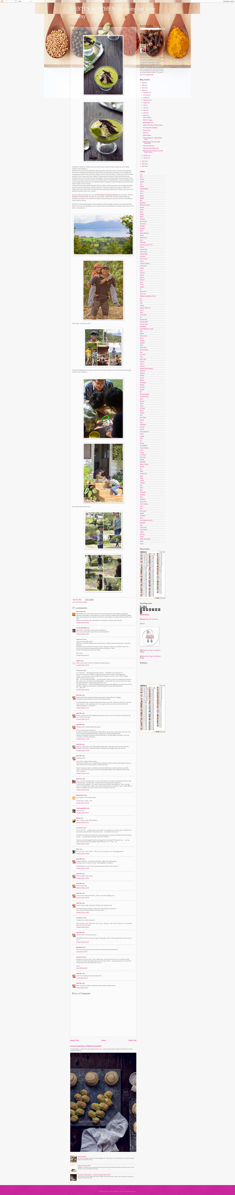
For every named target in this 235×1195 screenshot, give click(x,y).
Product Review (144, 448)
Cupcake (142, 272)
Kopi (141, 352)
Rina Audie (79, 611)
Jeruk (141, 312)
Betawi (142, 209)
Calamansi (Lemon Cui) (146, 244)
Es (140, 289)
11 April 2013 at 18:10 (82, 978)
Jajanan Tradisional (145, 308)
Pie (141, 441)
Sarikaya (142, 483)
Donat (141, 282)
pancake (142, 427)
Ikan (141, 300)
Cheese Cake (143, 249)
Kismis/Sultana (144, 350)
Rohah (78, 818)
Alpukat (142, 181)
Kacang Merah (144, 322)
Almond (142, 179)
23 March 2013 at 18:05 (82, 888)
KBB (141, 331)
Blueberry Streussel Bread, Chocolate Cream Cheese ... (153, 151)
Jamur (141, 310)
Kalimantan (143, 326)
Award (141, 191)
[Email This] (86, 600)
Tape (141, 525)
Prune (141, 450)
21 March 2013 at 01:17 (82, 655)
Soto (141, 508)
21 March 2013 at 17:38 (82, 750)
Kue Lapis (142, 354)
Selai (141, 490)
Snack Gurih (143, 501)
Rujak (141, 471)
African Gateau (147, 117)
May (144, 110)
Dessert (142, 277)
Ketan (141, 345)
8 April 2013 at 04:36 (81, 968)
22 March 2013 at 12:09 (82, 844)
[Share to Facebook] (91, 600)
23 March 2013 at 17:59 (82, 868)
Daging (142, 275)
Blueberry (142, 219)
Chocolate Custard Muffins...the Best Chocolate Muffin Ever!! (94, 1175)
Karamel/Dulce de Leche (146, 328)
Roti (141, 469)
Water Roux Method (145, 539)
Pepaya (142, 436)
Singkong (142, 494)
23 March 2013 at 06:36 (82, 853)
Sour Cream (143, 511)
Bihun (141, 212)
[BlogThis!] (88, 600)
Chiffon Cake (143, 251)
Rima (77, 849)
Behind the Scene (144, 37)
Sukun (141, 518)
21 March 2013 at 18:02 (82, 790)
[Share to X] (89, 600)
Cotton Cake (143, 266)
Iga (141, 298)
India (141, 303)
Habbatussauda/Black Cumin (147, 296)
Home (103, 1040)
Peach (141, 434)
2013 (143, 90)
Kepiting (142, 343)
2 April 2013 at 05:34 (81, 951)
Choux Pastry (143, 258)
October (145, 97)
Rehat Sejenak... (147, 135)
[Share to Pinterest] (93, 600)
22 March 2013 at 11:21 (82, 822)
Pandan (142, 429)
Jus (141, 317)
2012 (143, 161)
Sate (141, 485)
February (145, 155)
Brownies (142, 228)
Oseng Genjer (146, 130)
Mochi (141, 399)
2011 (143, 164)
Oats (141, 422)
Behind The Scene (145, 205)
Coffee (141, 261)
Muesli (141, 403)
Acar (141, 174)
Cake (141, 240)
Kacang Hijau (143, 319)
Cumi (141, 270)
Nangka (142, 413)
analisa (78, 660)
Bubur (141, 230)
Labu (141, 357)
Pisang (142, 443)
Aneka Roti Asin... (82, 1156)
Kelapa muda (143, 336)
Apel (141, 184)
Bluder (141, 216)
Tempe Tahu (143, 527)
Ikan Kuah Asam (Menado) (150, 127)
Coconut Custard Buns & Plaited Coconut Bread (85, 1046)
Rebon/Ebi (142, 462)
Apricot (142, 186)
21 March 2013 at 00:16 (82, 622)
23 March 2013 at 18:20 (82, 912)
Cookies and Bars (144, 263)
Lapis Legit (143, 359)
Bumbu (142, 235)
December (146, 92)
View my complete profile (146, 74)
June (144, 107)
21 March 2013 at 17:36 (82, 739)
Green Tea (142, 294)
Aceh (141, 177)
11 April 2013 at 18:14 (82, 987)
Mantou (142, 378)
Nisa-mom (79, 778)
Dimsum (142, 279)
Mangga (142, 375)
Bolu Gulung (143, 221)
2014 (143, 87)
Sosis (141, 506)
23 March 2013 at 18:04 (82, 878)
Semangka (143, 492)
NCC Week (143, 417)
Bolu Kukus (143, 223)
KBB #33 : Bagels (147, 120)
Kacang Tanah (144, 324)
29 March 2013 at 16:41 (82, 942)
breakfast (142, 226)
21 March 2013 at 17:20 (82, 708)
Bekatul (142, 207)
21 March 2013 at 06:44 (82, 690)
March (145, 115)
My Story (142, 408)
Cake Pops (143, 242)
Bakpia (142, 198)
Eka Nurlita (79, 947)
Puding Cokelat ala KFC (84, 1165)
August (145, 102)
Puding (85, 602)
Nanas (141, 410)
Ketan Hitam (143, 347)
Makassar (142, 371)
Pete (141, 438)
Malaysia (142, 373)
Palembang (143, 424)
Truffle (141, 532)
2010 (143, 166)
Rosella (142, 466)
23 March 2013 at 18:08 (82, 897)
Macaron (142, 366)
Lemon (142, 364)
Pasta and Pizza (144, 431)
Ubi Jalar (142, 534)
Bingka (142, 214)
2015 (143, 85)
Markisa (142, 380)
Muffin (141, 406)
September (146, 100)
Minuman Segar (144, 396)
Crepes (142, 268)
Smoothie (142, 499)
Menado (142, 385)
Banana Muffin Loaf (148, 122)
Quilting (142, 459)
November (146, 95)
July (144, 105)
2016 (143, 82)
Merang (142, 389)
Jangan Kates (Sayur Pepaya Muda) (152, 125)
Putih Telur (143, 457)
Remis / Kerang (144, 464)
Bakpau (142, 195)
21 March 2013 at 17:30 (82, 719)
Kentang (142, 340)
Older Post (132, 1040)
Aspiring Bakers (144, 188)
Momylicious (80, 795)
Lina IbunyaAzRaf (81, 628)
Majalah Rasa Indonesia (146, 368)
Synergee (121, 1191)
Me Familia (79, 602)
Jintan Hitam (143, 315)
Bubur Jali (145, 132)
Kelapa (142, 333)
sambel (142, 480)
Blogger (134, 1191)
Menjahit (142, 387)
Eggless (142, 287)
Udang (141, 536)
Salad (141, 478)
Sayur (141, 487)
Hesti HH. (79, 695)
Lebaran (142, 361)
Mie (141, 392)
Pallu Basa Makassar (148, 145)
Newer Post (74, 1040)
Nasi (141, 415)
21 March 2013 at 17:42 (82, 773)
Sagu (141, 476)
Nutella (142, 420)
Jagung (142, 305)
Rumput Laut (143, 473)
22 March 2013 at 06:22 (82, 803)
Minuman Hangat (144, 394)
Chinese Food (143, 254)
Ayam (141, 193)
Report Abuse (144, 614)
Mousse (142, 401)
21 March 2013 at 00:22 (82, 634)
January (145, 158)
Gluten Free (143, 291)
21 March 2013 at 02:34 (82, 665)
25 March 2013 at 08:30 (82, 927)
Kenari (141, 338)
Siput (141, 497)
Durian (141, 284)
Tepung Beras (143, 529)
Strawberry (143, 515)
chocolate (142, 256)
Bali (141, 200)
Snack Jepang (144, 504)
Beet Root (142, 202)
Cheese (142, 247)
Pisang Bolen (143, 445)
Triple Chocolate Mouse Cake (151, 148)
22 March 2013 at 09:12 (82, 812)
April (144, 112)
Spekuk (142, 513)
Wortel (141, 541)
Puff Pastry (143, 455)
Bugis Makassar (144, 233)
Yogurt (141, 543)
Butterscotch (143, 237)
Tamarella (142, 522)
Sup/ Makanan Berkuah (146, 520)
